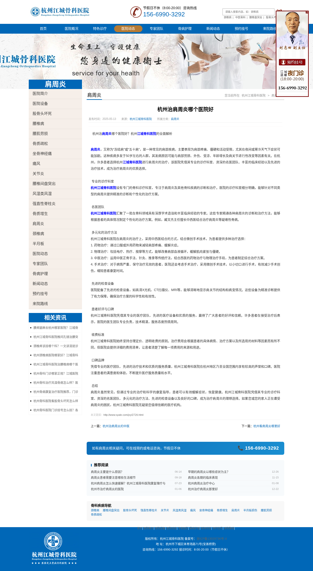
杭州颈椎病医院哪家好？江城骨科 (55, 355)
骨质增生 (40, 214)
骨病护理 (185, 28)
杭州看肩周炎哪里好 (266, 426)
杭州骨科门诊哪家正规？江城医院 (55, 373)
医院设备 (40, 104)
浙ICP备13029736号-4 (212, 538)
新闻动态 (213, 28)
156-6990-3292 (164, 14)
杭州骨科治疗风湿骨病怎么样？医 (55, 382)
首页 (43, 28)
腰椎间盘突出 (44, 184)
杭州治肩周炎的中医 (116, 426)
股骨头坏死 (272, 17)
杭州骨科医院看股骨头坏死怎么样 (55, 401)
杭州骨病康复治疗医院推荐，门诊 (55, 391)
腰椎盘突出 (255, 17)
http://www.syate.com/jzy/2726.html (123, 414)
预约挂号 (241, 28)
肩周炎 (38, 224)
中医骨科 (240, 17)
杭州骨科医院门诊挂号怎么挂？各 (55, 410)
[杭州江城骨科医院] (66, 11)
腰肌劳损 (40, 134)
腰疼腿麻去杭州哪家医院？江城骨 (55, 327)
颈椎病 (227, 17)
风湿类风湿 (42, 194)
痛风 (36, 164)
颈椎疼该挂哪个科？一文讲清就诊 (55, 346)
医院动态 (128, 28)
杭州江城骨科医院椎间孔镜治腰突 (55, 337)
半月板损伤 (250, 510)
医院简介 (40, 94)
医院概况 (71, 28)
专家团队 (156, 28)
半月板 (38, 244)
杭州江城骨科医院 (254, 95)
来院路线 (270, 28)
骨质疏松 (40, 144)
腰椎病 (38, 124)
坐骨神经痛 (42, 154)
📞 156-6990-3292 (258, 448)
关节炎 (38, 174)
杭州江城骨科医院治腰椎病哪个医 (55, 364)
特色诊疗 (100, 28)
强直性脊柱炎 (44, 204)
